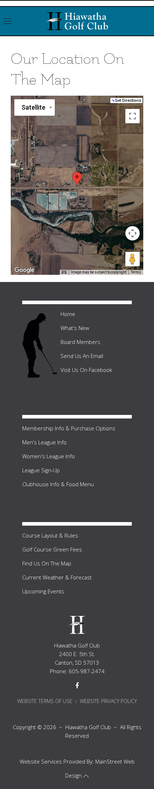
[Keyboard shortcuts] (64, 272)
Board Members (80, 341)
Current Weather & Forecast (57, 577)
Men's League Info (44, 442)
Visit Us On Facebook (86, 369)
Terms (136, 272)
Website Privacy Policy (108, 701)
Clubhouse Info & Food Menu (58, 484)
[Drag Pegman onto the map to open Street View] (132, 259)
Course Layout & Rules (50, 535)
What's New (75, 327)
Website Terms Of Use (44, 701)
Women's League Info (48, 456)
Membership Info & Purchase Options (68, 428)
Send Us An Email (82, 355)
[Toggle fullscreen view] (132, 116)
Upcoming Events (43, 591)
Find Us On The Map (46, 563)
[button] (77, 178)
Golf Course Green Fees (52, 549)
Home (68, 313)
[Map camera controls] (132, 233)
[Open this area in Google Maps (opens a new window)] (24, 270)
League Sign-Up (41, 470)
